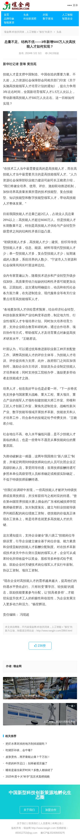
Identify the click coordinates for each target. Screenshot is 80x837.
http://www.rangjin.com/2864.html (54, 630)
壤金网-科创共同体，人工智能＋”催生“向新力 (28, 31)
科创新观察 (29, 18)
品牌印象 (9, 18)
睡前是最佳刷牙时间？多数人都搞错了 (29, 770)
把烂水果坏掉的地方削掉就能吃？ (26, 743)
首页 (6, 14)
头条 (26, 14)
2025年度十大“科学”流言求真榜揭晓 (28, 776)
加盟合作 (50, 809)
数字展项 (48, 18)
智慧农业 (67, 18)
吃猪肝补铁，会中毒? (19, 750)
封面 (45, 14)
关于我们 (29, 809)
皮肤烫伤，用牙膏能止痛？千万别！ (28, 756)
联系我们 (33, 823)
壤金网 (17, 666)
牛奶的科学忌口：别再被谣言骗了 (26, 763)
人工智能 (67, 14)
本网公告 (57, 823)
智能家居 (9, 22)
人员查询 (45, 823)
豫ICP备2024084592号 (53, 832)
